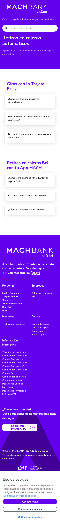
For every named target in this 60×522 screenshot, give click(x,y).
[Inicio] (27, 7)
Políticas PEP (9, 394)
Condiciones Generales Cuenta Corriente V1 (14, 357)
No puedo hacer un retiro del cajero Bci (27, 195)
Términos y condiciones (15, 352)
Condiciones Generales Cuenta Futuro (14, 371)
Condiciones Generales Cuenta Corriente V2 (14, 364)
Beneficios (7, 307)
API (33, 296)
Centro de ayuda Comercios (40, 329)
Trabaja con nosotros (13, 324)
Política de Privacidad (14, 390)
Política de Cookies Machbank (12, 385)
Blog (4, 310)
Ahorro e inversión (12, 303)
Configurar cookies (30, 517)
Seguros (6, 300)
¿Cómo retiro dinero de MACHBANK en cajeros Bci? (28, 179)
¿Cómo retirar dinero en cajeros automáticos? (23, 100)
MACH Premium (11, 293)
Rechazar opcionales (30, 509)
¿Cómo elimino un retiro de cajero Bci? (27, 209)
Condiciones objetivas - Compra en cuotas (14, 378)
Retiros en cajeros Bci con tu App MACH (27, 165)
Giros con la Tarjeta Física (25, 86)
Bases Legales (39, 334)
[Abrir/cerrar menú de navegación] (55, 6)
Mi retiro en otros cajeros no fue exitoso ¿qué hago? (28, 118)
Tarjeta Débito (10, 296)
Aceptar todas (30, 501)
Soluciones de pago (41, 293)
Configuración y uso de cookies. (20, 496)
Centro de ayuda (10, 19)
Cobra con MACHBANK (17, 427)
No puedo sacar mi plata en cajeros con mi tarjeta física (29, 136)
